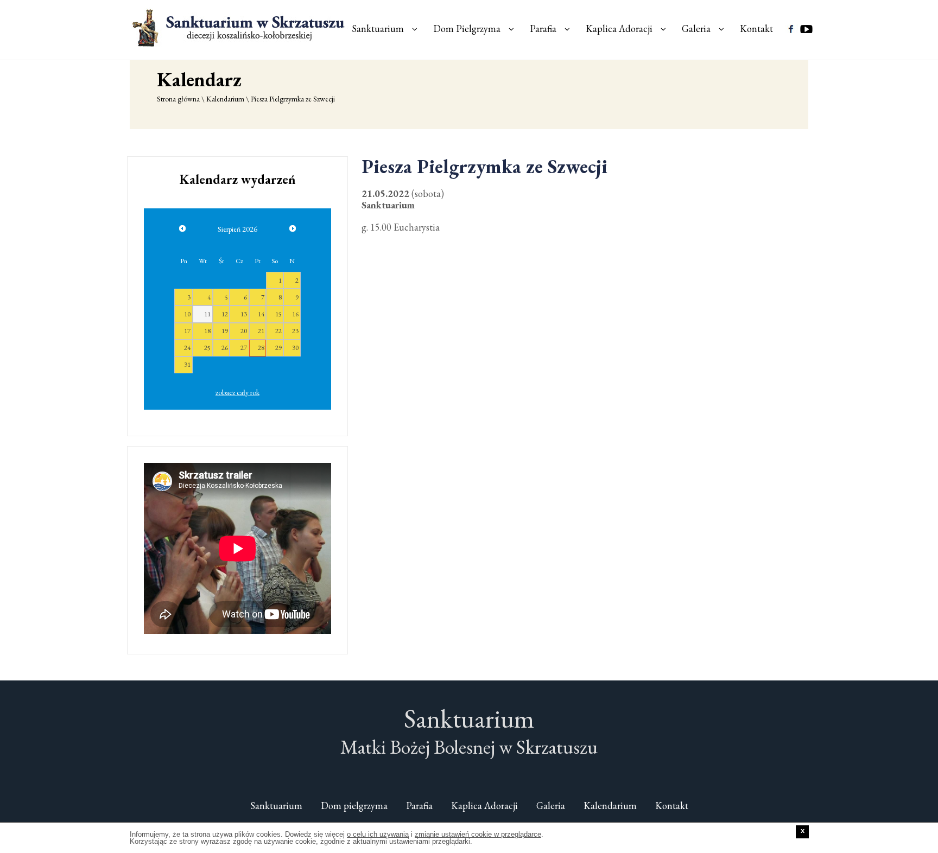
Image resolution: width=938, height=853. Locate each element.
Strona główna (178, 99)
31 (187, 364)
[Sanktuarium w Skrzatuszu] (240, 27)
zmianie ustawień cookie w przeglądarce (478, 834)
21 (261, 330)
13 (243, 314)
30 (295, 347)
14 (261, 314)
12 (224, 314)
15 (278, 314)
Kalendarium (225, 99)
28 (261, 347)
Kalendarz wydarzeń (237, 179)
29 (278, 347)
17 (187, 330)
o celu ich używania (378, 834)
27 (243, 347)
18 (207, 330)
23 (295, 330)
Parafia (543, 28)
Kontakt (756, 28)
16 (295, 314)
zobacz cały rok (237, 392)
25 (207, 347)
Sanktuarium (378, 28)
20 (243, 330)
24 (187, 347)
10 (187, 314)
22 (278, 330)
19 (224, 330)
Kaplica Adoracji (619, 28)
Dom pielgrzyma (354, 805)
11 (207, 314)
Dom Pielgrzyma (466, 28)
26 (224, 347)
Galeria (696, 28)
